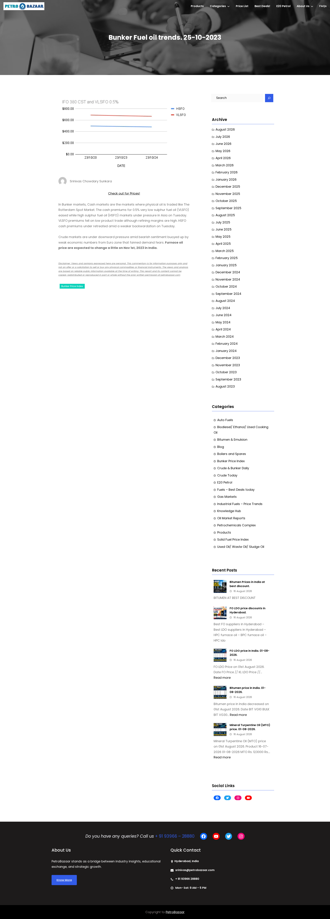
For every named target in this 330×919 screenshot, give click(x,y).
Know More (64, 880)
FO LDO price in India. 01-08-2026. (249, 653)
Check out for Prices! (124, 193)
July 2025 (223, 222)
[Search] (269, 98)
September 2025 (228, 208)
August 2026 (225, 129)
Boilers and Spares (231, 454)
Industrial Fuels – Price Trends (239, 504)
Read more (222, 677)
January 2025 (226, 265)
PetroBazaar (175, 912)
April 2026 (223, 158)
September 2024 (228, 294)
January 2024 (226, 351)
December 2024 (228, 272)
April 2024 (223, 329)
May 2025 (223, 236)
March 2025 (225, 251)
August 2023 (225, 386)
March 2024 (225, 336)
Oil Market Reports (231, 518)
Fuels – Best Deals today (236, 489)
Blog (220, 447)
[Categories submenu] (228, 6)
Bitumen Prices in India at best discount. (247, 584)
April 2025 (223, 243)
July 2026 (223, 137)
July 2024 (223, 308)
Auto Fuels (225, 420)
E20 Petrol (224, 482)
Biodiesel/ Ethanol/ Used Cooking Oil (241, 430)
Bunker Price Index (72, 286)
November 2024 (228, 279)
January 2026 (226, 179)
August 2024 (225, 301)
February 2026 (227, 172)
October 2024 (226, 286)
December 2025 (228, 186)
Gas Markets (227, 497)
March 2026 (225, 165)
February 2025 (227, 258)
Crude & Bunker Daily (233, 468)
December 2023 (228, 358)
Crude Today (227, 475)
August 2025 (225, 215)
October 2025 (226, 201)
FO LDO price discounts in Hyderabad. (247, 610)
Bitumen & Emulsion (232, 439)
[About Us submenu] (312, 6)
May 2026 (223, 151)
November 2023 (228, 365)
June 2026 (223, 144)
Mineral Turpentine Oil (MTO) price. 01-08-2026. (250, 727)
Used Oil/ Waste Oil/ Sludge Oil (240, 547)
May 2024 (223, 322)
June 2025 (224, 229)
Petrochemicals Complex (236, 525)
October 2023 (226, 372)
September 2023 (228, 379)
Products (224, 532)
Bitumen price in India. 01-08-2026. (248, 690)
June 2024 (224, 315)
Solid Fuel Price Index (233, 539)
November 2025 (228, 194)
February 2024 (227, 343)
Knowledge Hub (229, 511)
